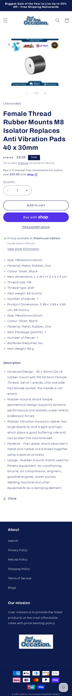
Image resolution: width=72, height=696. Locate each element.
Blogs (12, 587)
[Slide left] (27, 93)
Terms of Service (19, 578)
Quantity (9, 182)
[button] (5, 20)
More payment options (36, 227)
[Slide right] (45, 93)
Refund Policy (17, 559)
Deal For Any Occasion (30, 694)
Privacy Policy (18, 550)
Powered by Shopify (50, 694)
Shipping (23, 163)
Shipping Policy (19, 569)
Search (13, 540)
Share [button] (12, 498)
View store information (23, 249)
